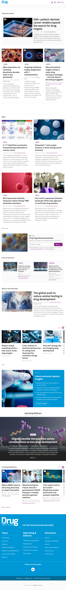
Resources (5, 541)
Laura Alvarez (53, 302)
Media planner (27, 544)
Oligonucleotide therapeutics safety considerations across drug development (55, 268)
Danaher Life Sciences (28, 503)
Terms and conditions (51, 547)
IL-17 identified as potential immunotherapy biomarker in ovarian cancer (15, 148)
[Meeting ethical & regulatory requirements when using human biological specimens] (30, 457)
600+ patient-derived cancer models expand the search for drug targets (47, 24)
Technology (5, 538)
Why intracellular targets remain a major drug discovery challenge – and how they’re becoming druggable (54, 73)
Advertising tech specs (30, 547)
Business (4, 557)
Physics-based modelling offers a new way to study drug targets (10, 349)
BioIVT (53, 446)
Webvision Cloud (37, 585)
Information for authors (30, 550)
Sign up (58, 244)
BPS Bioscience (22, 276)
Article (5, 64)
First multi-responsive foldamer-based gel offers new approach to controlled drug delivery (49, 201)
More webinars (6, 507)
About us (47, 538)
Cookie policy (49, 554)
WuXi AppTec (52, 280)
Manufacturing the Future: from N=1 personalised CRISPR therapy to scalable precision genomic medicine (31, 491)
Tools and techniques (8, 554)
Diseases (4, 544)
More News (5, 228)
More (3, 364)
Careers (47, 544)
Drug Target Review (50, 32)
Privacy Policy (50, 249)
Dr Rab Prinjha (50, 84)
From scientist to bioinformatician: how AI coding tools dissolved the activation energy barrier (31, 351)
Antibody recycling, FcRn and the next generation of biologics (24, 268)
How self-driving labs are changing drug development (52, 348)
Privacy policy (49, 551)
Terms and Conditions (36, 249)
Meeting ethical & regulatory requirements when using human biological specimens (33, 440)
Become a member (42, 403)
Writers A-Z (28, 578)
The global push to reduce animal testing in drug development (47, 296)
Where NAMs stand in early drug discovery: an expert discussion (11, 488)
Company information (51, 541)
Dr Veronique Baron (23, 277)
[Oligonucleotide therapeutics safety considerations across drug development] (34, 457)
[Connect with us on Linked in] (33, 569)
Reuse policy (27, 553)
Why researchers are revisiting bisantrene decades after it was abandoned (11, 72)
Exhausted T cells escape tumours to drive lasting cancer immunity (48, 148)
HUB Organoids (6, 496)
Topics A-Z (19, 578)
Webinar (51, 263)
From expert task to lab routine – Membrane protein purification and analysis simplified (51, 490)
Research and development (10, 551)
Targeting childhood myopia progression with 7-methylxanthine (32, 71)
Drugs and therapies (8, 547)
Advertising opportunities (31, 540)
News (5, 142)
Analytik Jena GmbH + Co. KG (51, 501)
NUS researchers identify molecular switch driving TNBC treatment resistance (16, 201)
